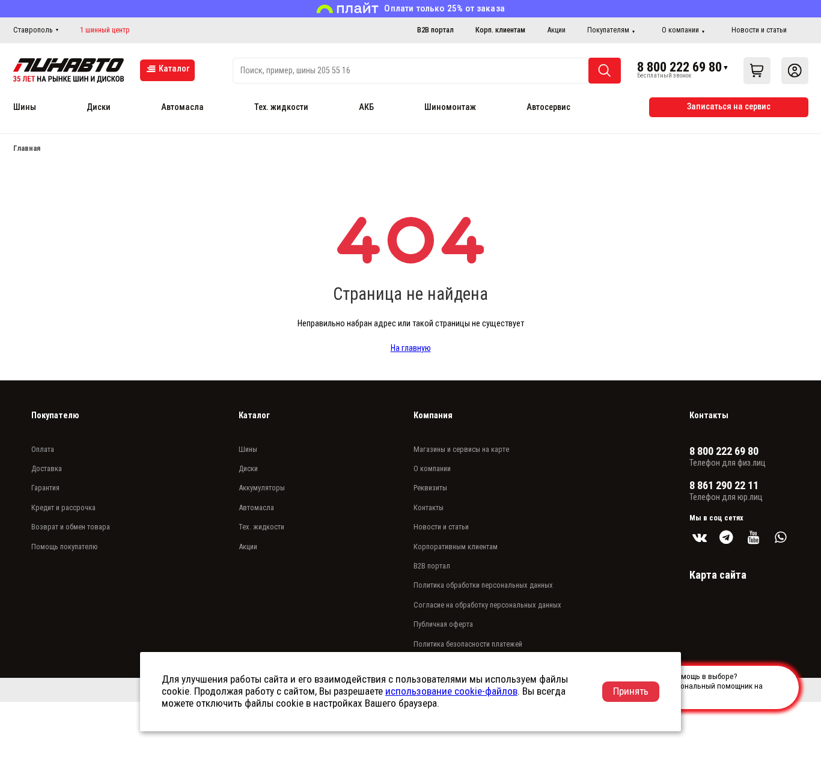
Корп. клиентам (500, 29)
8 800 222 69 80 (679, 66)
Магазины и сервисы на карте (461, 449)
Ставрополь (33, 29)
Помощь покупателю (64, 546)
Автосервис (548, 107)
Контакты (429, 507)
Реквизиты (430, 487)
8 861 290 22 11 (723, 486)
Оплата (42, 449)
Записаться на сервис (729, 107)
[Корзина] (757, 70)
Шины (24, 107)
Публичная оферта (443, 624)
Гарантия (45, 487)
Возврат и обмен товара (70, 526)
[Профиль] (794, 70)
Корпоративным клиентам (456, 546)
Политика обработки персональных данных (483, 585)
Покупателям (608, 29)
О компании (680, 29)
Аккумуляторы (262, 487)
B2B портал (435, 29)
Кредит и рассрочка (63, 507)
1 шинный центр (105, 30)
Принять (631, 691)
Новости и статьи (759, 29)
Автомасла (182, 107)
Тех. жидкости (281, 107)
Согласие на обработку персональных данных (487, 604)
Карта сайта (717, 574)
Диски (99, 107)
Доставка (46, 468)
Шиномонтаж (450, 107)
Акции (556, 29)
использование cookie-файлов (451, 691)
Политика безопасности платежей (468, 643)
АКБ (366, 107)
